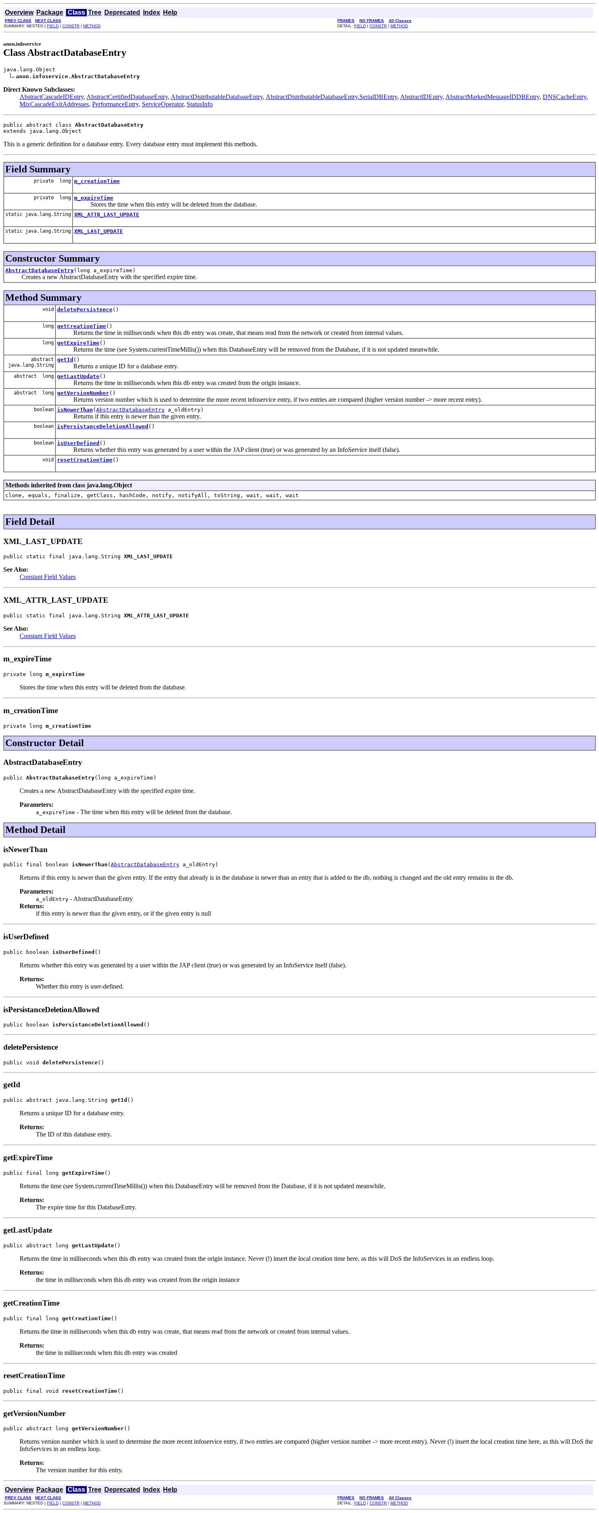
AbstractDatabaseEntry (39, 270)
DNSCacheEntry (564, 96)
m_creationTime (97, 181)
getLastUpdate (78, 376)
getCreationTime (81, 326)
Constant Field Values (48, 576)
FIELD (53, 26)
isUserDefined (78, 443)
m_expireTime (93, 198)
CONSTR (70, 26)
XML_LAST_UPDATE (98, 231)
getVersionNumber (83, 393)
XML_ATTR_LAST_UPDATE (106, 214)
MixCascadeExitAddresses (54, 104)
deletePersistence (84, 309)
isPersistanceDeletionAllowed (102, 426)
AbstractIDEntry (421, 96)
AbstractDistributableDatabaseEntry (217, 96)
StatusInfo (200, 104)
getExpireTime (78, 343)
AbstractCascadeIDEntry (52, 96)
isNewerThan (75, 410)
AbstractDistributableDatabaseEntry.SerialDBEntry (331, 96)
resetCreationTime (84, 460)
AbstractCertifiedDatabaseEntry (127, 96)
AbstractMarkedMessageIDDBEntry (492, 96)
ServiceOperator (162, 104)
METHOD (92, 26)
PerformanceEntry (115, 104)
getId (65, 360)
